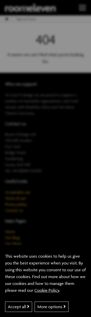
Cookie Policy (46, 290)
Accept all (17, 306)
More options (50, 306)
